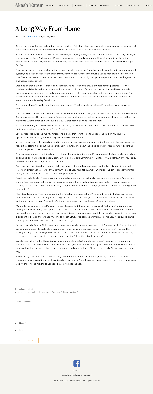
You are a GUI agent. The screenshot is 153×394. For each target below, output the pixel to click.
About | (65, 375)
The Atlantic (32, 36)
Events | (79, 375)
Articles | (72, 375)
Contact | (87, 375)
